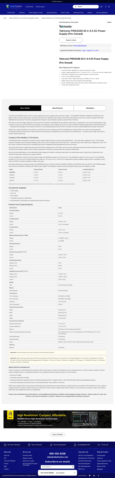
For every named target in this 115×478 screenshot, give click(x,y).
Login (83, 50)
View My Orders (27, 455)
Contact (6, 469)
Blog (5, 466)
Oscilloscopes (101, 455)
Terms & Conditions (9, 461)
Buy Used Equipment (84, 466)
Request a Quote (71, 40)
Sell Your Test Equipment (85, 455)
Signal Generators (102, 463)
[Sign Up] (72, 466)
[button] (108, 6)
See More (100, 469)
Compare (109, 22)
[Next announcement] (108, 1)
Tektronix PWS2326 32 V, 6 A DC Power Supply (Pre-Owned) (23, 18)
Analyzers (100, 458)
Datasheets (90, 108)
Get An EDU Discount (80, 45)
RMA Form (81, 469)
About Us (6, 455)
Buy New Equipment (84, 463)
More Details (25, 108)
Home (5, 18)
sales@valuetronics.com (57, 457)
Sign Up (89, 50)
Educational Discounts (84, 461)
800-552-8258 (57, 453)
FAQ (5, 458)
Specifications (57, 108)
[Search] (75, 6)
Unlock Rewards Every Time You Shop (68, 22)
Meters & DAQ (101, 466)
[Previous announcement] (6, 1)
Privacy (6, 463)
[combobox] (88, 6)
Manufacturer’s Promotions (86, 458)
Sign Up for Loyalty (28, 461)
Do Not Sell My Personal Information (30, 464)
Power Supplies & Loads (104, 461)
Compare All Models (57, 434)
